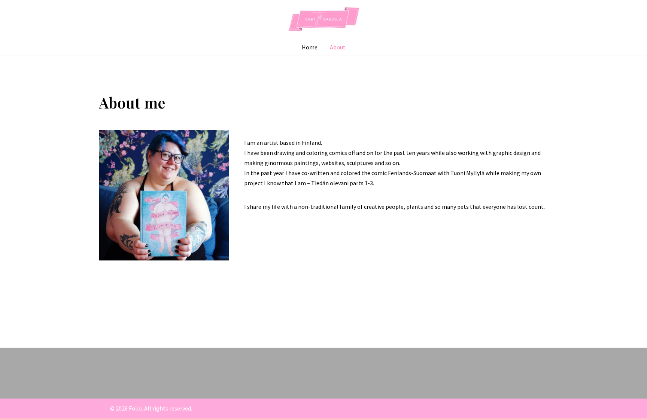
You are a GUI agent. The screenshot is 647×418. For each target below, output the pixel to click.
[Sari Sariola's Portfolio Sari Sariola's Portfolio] (323, 19)
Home (310, 47)
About (338, 47)
